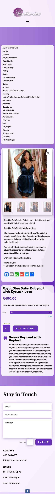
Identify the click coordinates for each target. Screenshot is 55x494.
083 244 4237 (10, 455)
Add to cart (25, 328)
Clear (50, 316)
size (4, 312)
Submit (43, 442)
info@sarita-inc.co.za (14, 460)
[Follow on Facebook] (27, 491)
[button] (48, 153)
